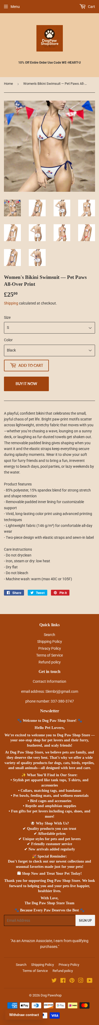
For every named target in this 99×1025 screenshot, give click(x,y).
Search (49, 635)
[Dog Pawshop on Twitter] (54, 981)
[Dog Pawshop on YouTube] (89, 981)
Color (8, 340)
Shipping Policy (49, 641)
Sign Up (85, 921)
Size (7, 317)
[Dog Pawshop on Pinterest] (72, 981)
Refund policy (50, 662)
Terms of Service (49, 655)
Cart (91, 6)
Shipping (11, 303)
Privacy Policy (49, 648)
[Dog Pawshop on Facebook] (63, 981)
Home (8, 84)
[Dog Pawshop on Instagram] (80, 981)
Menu (15, 6)
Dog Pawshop (51, 995)
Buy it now (26, 383)
